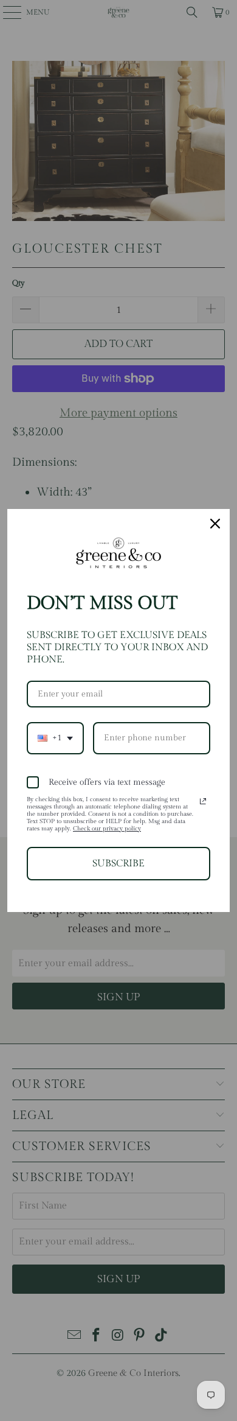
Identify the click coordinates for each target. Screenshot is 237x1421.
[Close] (215, 523)
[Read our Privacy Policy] (203, 801)
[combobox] (55, 738)
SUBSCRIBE (118, 863)
